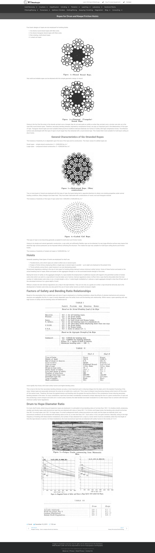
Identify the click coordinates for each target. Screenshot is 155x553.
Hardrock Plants (110, 7)
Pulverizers (44, 10)
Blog (106, 10)
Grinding (64, 7)
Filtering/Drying (30, 10)
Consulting (116, 10)
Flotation (74, 7)
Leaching (85, 7)
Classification (54, 7)
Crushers (42, 7)
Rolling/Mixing (72, 10)
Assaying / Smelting (86, 10)
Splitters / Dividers (58, 10)
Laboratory (96, 7)
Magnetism (99, 10)
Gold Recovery (30, 7)
